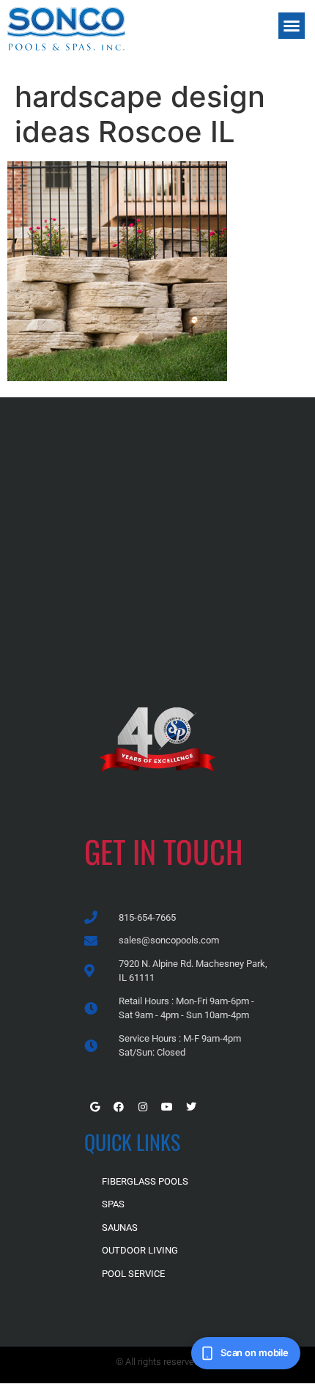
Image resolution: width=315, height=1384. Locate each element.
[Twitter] (191, 1107)
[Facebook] (118, 1107)
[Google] (94, 1107)
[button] (291, 26)
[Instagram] (143, 1107)
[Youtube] (167, 1107)
